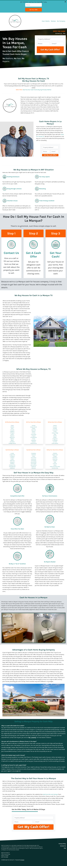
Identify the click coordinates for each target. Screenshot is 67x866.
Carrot (22, 859)
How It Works (46, 21)
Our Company (61, 21)
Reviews (53, 21)
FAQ (64, 33)
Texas (12, 425)
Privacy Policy (62, 843)
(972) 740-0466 (59, 31)
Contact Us (58, 33)
